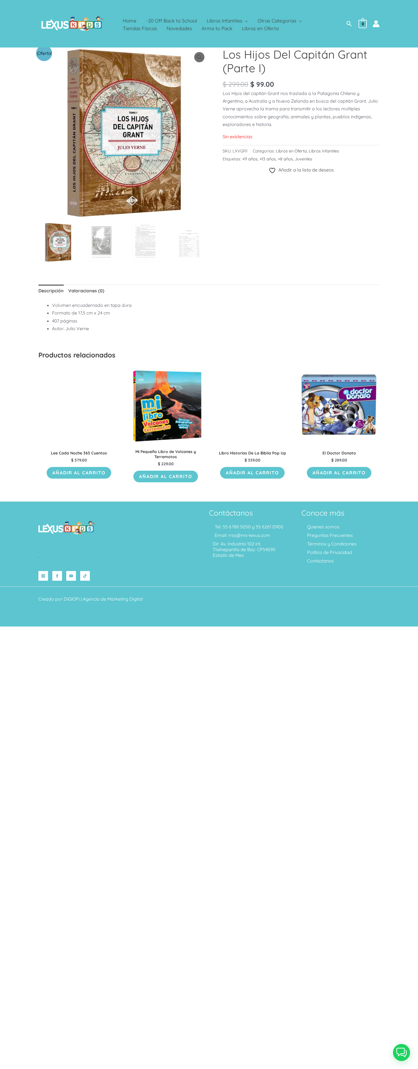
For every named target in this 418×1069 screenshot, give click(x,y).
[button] (245, 20)
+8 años (285, 159)
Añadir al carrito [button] (78, 472)
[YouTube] (71, 576)
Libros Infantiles (324, 151)
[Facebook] (57, 576)
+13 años (268, 159)
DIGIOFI (72, 599)
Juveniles (303, 159)
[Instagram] (43, 576)
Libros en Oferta (291, 151)
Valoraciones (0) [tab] (86, 290)
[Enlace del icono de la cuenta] (376, 23)
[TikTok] (85, 576)
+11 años (250, 159)
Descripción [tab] (51, 290)
